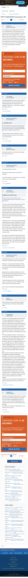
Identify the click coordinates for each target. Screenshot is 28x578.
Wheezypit (13, 517)
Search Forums (5, 11)
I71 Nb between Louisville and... (17, 524)
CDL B (11, 82)
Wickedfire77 (14, 488)
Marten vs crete (17, 483)
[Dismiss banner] (26, 2)
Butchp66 (12, 494)
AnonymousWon (17, 480)
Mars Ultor (13, 521)
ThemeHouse (21, 575)
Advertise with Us (13, 564)
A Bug (10, 470)
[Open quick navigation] (25, 14)
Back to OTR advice (14, 493)
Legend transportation (18, 479)
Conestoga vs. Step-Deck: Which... (15, 514)
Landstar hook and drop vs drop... (15, 499)
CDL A (5, 82)
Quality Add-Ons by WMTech (14, 574)
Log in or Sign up (22, 5)
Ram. (10, 515)
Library (13, 562)
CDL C (17, 82)
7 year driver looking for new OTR (17, 520)
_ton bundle (9, 96)
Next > (22, 19)
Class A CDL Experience (8, 74)
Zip (3, 68)
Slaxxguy (12, 540)
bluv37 (8, 298)
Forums (4, 7)
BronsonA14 (7, 530)
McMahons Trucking (9, 509)
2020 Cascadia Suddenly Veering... (17, 539)
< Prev (2, 19)
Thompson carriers (14, 516)
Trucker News (13, 559)
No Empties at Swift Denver (17, 471)
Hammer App (13, 566)
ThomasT (12, 491)
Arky (9, 500)
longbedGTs (9, 392)
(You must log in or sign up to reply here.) (9, 454)
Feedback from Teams (16, 486)
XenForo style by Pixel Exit (14, 573)
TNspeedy (8, 26)
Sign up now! (14, 461)
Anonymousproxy (8, 533)
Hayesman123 (15, 536)
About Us (13, 557)
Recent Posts (12, 11)
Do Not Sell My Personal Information (13, 568)
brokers (12, 105)
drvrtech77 (13, 525)
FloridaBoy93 (7, 477)
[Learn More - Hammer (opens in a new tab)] (14, 2)
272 (19, 19)
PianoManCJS (15, 473)
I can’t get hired (15, 535)
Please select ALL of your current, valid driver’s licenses (11, 80)
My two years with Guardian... (15, 469)
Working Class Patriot (11, 118)
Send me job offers (14, 85)
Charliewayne (9, 314)
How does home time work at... (17, 490)
